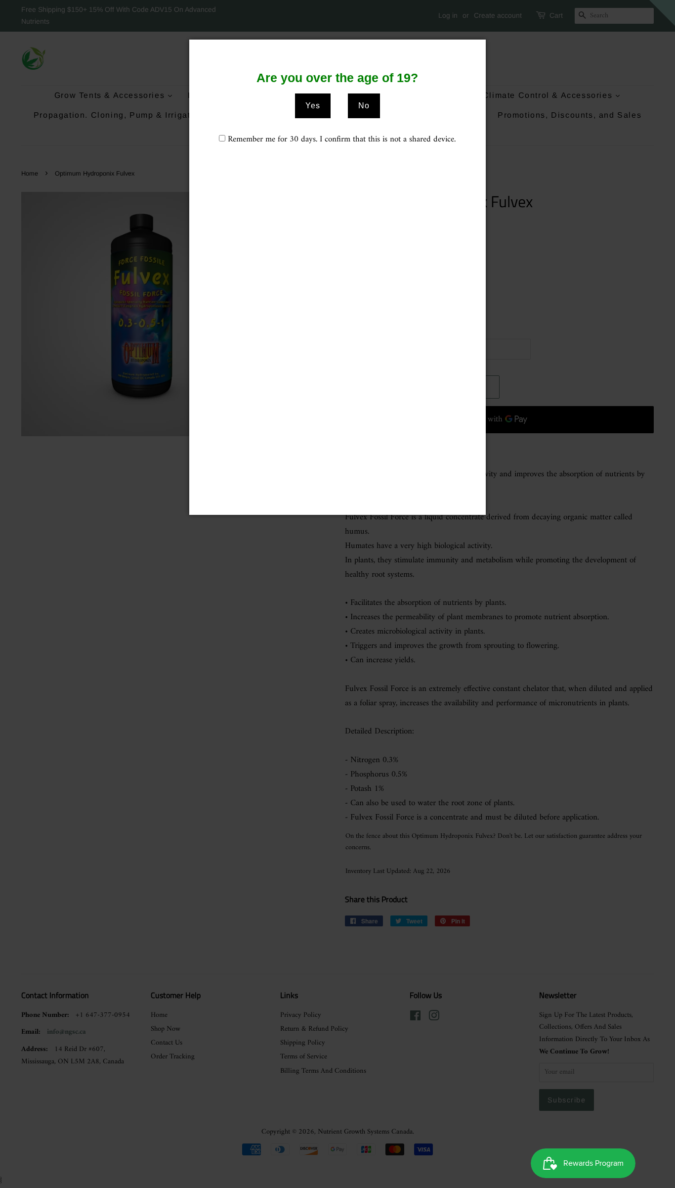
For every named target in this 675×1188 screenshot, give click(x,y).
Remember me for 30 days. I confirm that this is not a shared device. (342, 140)
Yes (312, 105)
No (364, 105)
